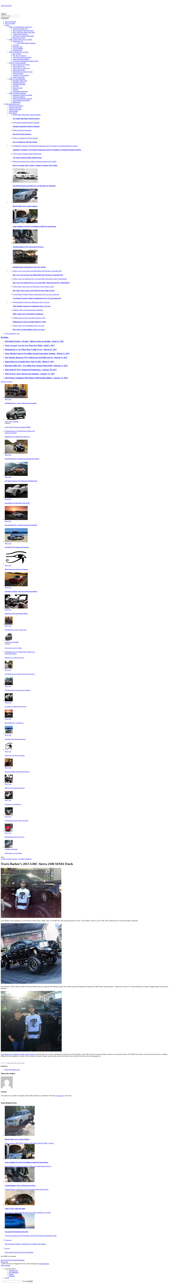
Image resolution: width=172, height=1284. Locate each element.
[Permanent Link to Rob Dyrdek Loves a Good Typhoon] (9, 847)
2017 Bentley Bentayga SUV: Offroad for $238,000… (18, 690)
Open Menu (5, 18)
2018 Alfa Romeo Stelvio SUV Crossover (14, 837)
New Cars (8, 399)
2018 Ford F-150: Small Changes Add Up (16, 613)
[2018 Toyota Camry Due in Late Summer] (16, 564)
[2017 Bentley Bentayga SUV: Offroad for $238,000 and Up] (16, 475)
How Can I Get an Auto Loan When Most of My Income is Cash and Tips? (38, 275)
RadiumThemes (44, 1264)
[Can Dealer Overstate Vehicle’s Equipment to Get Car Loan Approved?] (36, 294)
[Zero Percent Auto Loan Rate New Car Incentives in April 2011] (25, 182)
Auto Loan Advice (11, 433)
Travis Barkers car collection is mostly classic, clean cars (18, 1054)
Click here (59, 1095)
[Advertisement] (24, 10)
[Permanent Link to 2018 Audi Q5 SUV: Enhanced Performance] (9, 733)
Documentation (13, 1272)
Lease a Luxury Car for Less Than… (13, 648)
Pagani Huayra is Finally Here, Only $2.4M (17, 503)
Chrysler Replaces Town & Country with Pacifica (16, 820)
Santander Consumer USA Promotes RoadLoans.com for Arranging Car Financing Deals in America (47, 150)
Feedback (12, 1276)
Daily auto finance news (12, 1069)
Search (4, 14)
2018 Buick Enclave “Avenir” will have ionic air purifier (21, 403)
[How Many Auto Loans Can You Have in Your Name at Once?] (33, 286)
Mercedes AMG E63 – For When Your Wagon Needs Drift (21, 525)
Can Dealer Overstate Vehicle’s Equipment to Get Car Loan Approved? (37, 298)
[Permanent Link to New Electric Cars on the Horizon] (9, 798)
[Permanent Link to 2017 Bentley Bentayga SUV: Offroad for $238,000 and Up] (9, 684)
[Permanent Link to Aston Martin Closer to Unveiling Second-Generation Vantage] (9, 668)
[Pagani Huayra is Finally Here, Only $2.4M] (16, 497)
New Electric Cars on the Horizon (13, 804)
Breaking (4, 337)
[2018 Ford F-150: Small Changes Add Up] (16, 608)
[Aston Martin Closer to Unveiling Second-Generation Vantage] (16, 453)
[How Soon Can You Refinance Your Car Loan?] (28, 325)
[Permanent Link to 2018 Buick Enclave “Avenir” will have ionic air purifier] (9, 624)
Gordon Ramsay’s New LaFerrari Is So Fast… (28, 247)
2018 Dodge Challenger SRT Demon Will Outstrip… (17, 771)
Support (11, 1274)
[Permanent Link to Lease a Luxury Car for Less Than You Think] (9, 640)
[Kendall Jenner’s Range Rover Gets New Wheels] (25, 263)
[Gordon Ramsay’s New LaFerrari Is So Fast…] (25, 243)
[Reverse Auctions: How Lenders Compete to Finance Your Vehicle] (34, 161)
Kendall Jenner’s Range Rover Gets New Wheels (29, 267)
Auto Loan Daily (6, 5)
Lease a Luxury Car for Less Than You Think (17, 427)
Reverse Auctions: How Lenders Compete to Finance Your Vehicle (35, 165)
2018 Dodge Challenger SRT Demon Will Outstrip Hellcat (21, 591)
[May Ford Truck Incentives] (22, 130)
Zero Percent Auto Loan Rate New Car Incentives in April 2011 (34, 186)
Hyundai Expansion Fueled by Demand (26, 126)
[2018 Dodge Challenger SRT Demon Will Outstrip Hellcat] (16, 586)
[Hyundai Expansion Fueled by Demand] (26, 122)
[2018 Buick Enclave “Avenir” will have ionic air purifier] (16, 397)
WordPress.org (13, 1270)
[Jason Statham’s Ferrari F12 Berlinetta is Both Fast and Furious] (25, 222)
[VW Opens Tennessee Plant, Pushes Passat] (27, 154)
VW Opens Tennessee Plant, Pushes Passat (27, 157)
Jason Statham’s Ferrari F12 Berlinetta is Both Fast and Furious (34, 226)
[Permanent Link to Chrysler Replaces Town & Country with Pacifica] (9, 815)
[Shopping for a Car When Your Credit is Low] (20, 431)
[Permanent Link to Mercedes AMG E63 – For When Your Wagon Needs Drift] (9, 717)
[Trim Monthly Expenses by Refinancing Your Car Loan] (31, 302)
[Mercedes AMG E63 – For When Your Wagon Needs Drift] (16, 519)
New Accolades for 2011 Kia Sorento (25, 142)
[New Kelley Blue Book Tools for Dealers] (27, 115)
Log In (7, 1278)
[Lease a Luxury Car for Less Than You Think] (16, 420)
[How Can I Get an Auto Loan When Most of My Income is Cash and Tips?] (37, 271)
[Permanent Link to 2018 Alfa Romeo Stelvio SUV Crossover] (9, 831)
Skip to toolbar (5, 1265)
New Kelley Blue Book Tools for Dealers (26, 118)
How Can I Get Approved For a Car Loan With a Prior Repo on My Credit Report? (41, 283)
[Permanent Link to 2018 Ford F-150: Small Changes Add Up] (9, 782)
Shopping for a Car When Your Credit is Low (17, 436)
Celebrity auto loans (11, 849)
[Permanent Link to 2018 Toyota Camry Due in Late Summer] (9, 750)
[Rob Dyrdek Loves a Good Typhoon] (25, 202)
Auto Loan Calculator (12, 421)
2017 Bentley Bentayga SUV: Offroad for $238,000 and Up (21, 481)
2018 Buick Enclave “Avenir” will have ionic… (16, 629)
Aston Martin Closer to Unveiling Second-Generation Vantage (22, 459)
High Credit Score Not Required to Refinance (28, 314)
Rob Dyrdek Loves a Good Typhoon (25, 206)
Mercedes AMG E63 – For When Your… (14, 722)
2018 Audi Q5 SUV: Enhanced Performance (17, 547)
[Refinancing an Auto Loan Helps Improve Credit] (29, 318)
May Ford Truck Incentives (22, 134)
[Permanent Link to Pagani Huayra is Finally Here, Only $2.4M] (9, 701)
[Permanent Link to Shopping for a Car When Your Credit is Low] (20, 652)
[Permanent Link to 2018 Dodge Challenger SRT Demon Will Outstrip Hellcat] (9, 766)
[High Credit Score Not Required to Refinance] (28, 310)
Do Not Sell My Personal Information (12, 1260)
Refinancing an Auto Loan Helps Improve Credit (29, 322)
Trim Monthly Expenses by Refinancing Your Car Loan (31, 306)
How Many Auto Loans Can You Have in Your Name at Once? (34, 290)
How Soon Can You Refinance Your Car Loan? (29, 329)
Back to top (4, 1262)
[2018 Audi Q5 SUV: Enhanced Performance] (16, 541)
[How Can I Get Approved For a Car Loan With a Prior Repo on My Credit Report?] (40, 279)
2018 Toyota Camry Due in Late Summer (16, 569)
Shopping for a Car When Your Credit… (14, 657)
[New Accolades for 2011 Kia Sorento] (25, 138)
